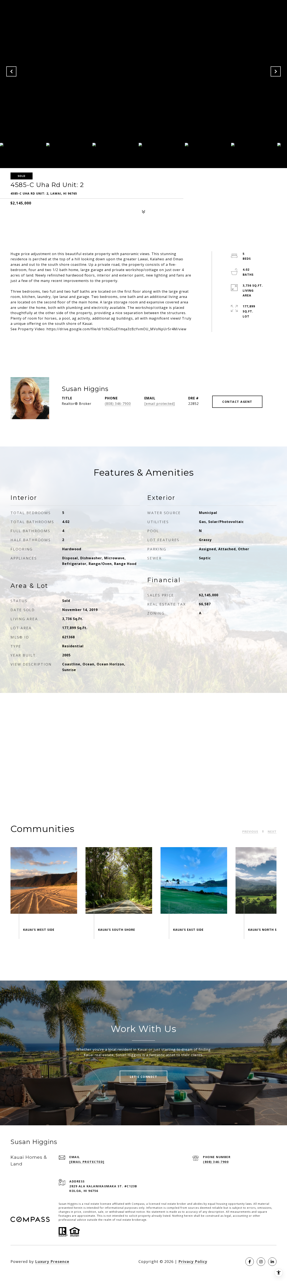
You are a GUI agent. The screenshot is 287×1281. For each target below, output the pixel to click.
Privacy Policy (192, 1261)
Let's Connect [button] (143, 1077)
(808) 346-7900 (118, 403)
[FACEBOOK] (249, 1261)
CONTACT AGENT (237, 402)
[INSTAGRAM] (261, 1261)
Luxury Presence (52, 1261)
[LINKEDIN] (272, 1261)
